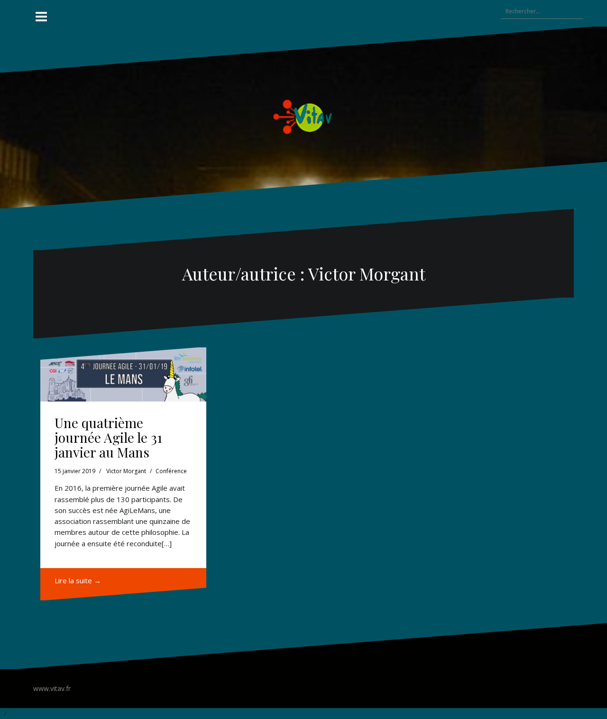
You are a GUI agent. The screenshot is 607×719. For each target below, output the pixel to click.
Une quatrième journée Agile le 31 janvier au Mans (108, 437)
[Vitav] (304, 116)
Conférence (171, 471)
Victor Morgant (126, 471)
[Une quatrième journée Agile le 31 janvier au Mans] (123, 374)
